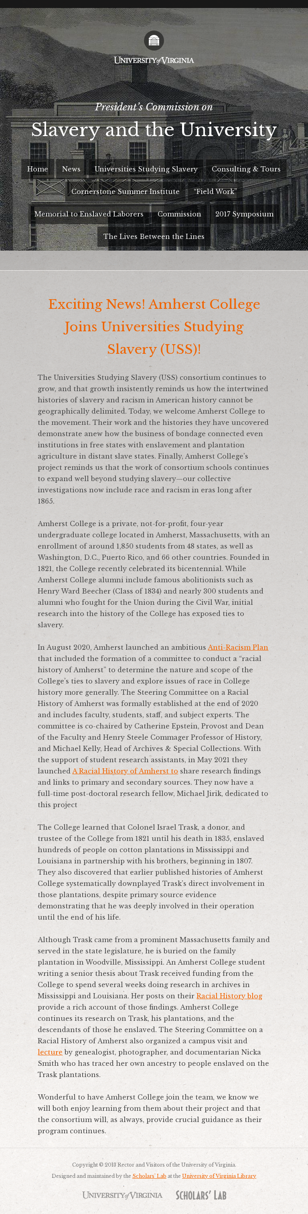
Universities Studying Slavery (146, 169)
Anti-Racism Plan (238, 647)
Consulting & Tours (246, 169)
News (71, 169)
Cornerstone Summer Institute (125, 192)
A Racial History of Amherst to (125, 771)
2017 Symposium (244, 214)
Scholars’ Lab (149, 1176)
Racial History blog (229, 996)
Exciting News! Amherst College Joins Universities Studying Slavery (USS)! (154, 326)
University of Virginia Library (219, 1176)
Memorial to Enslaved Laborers (89, 214)
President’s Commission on (154, 121)
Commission (179, 214)
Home (37, 169)
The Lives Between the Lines (154, 237)
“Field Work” (215, 192)
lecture (50, 1052)
